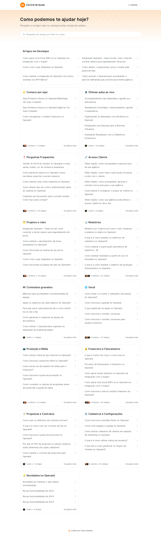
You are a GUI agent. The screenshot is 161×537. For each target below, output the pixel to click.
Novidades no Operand (41, 475)
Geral (91, 287)
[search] (81, 34)
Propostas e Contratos (40, 414)
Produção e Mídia (37, 349)
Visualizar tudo (70, 146)
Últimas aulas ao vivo (101, 92)
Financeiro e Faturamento (104, 349)
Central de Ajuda (35, 5)
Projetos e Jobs (36, 222)
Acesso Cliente (97, 157)
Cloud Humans (86, 531)
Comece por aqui (37, 92)
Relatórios (94, 222)
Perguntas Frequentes (40, 157)
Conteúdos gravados (40, 287)
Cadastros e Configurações (105, 414)
